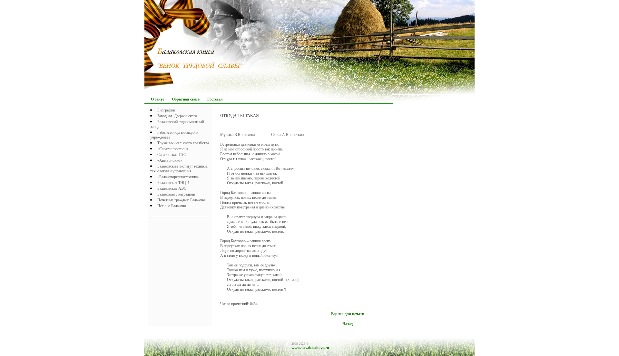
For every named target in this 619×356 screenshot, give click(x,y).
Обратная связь (186, 99)
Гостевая (215, 99)
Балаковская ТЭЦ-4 (173, 182)
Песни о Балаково (171, 206)
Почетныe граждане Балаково (181, 200)
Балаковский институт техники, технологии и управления (179, 168)
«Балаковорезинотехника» (178, 177)
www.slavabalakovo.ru (310, 347)
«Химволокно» (169, 160)
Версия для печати (347, 314)
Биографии (166, 110)
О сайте (157, 99)
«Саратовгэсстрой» (172, 149)
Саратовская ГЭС (171, 154)
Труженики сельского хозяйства (183, 143)
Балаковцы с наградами (176, 194)
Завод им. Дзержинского (177, 116)
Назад (347, 324)
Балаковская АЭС (171, 188)
